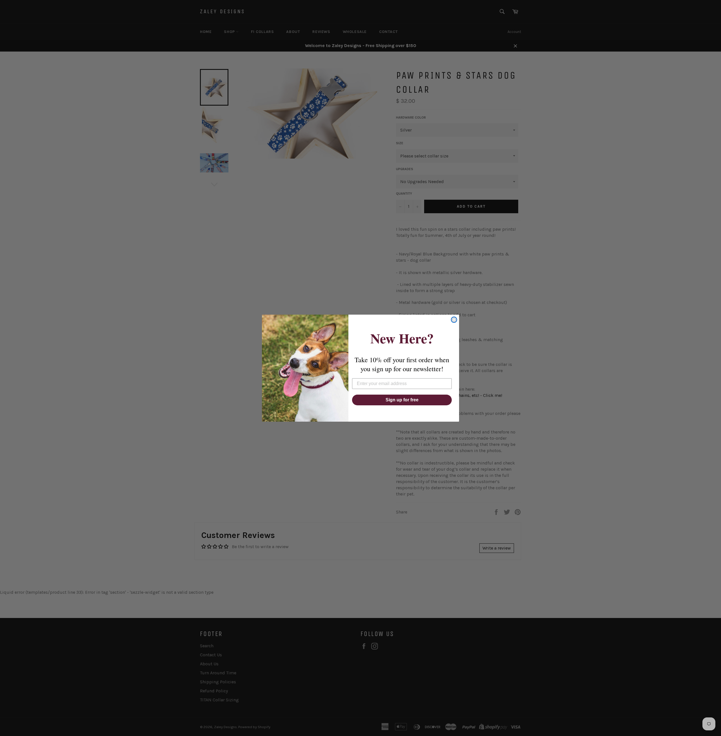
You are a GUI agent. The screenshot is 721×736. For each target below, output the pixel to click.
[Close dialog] (454, 320)
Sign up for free (402, 399)
